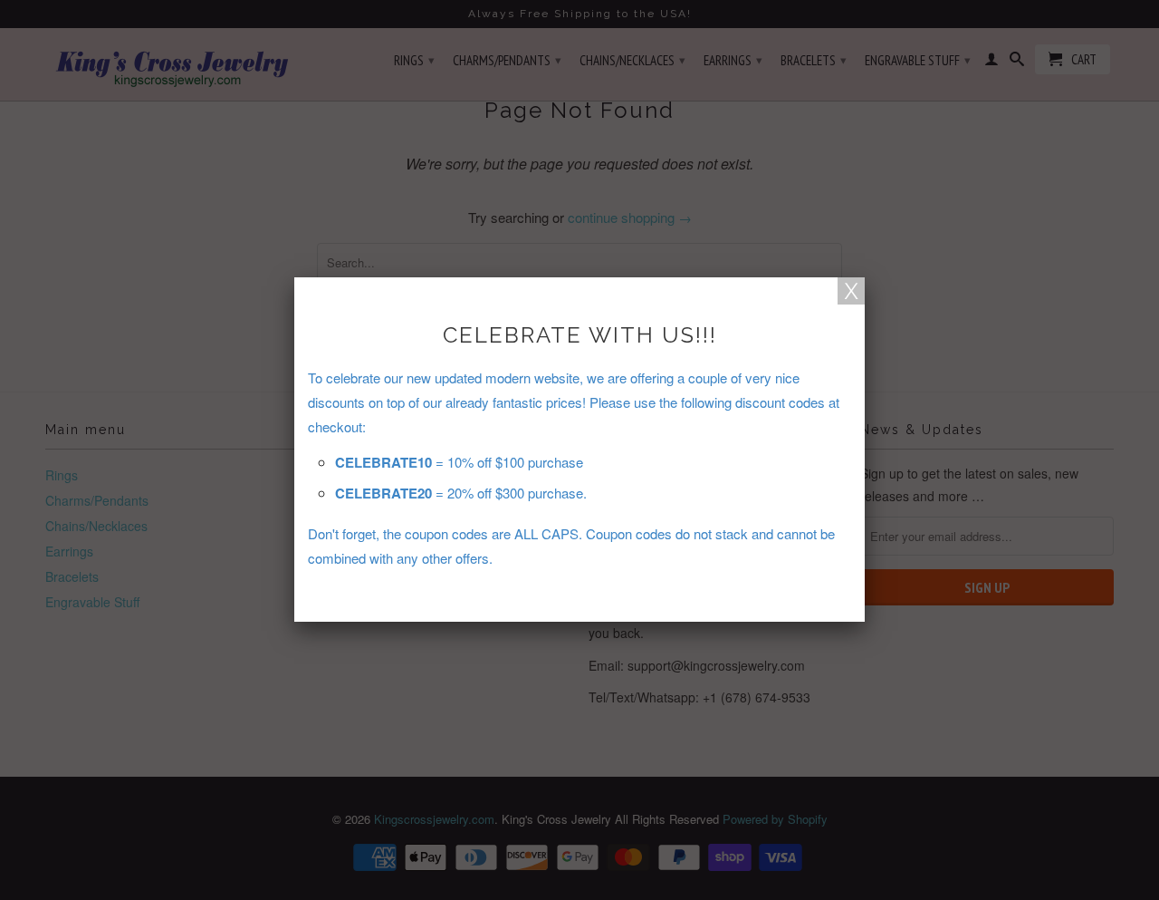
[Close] (851, 291)
